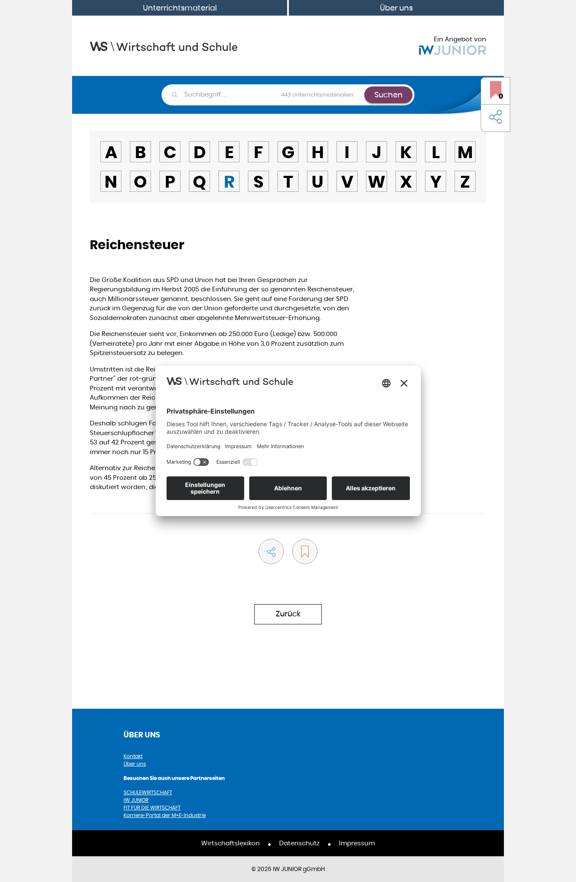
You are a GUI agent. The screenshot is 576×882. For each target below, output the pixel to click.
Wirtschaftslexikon (230, 843)
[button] (493, 117)
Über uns (396, 8)
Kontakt (133, 756)
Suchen (388, 94)
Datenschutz (299, 843)
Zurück (288, 613)
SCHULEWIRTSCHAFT (148, 792)
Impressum (357, 843)
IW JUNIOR (136, 800)
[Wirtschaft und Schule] (163, 45)
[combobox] (273, 95)
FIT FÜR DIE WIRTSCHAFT (152, 807)
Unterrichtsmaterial (180, 8)
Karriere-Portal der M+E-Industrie (165, 815)
